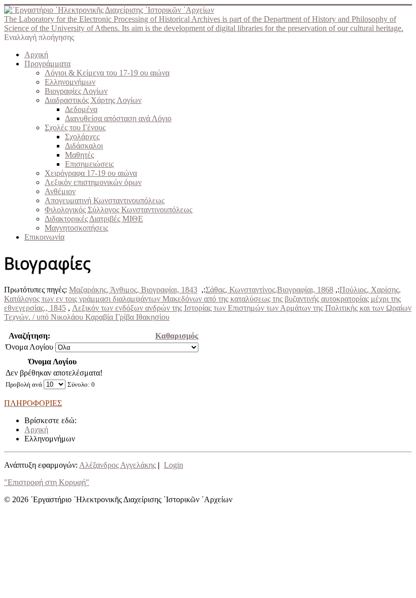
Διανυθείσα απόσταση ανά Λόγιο (118, 118)
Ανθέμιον (60, 191)
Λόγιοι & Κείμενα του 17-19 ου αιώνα (107, 72)
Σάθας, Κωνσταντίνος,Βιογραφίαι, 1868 (269, 289)
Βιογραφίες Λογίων (76, 91)
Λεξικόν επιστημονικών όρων (93, 182)
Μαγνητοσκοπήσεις (76, 227)
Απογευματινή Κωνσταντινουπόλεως (104, 200)
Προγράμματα (47, 63)
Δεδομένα (81, 109)
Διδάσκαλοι (84, 145)
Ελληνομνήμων (70, 82)
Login (173, 465)
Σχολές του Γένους (75, 127)
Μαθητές (79, 155)
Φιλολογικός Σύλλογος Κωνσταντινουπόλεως (118, 209)
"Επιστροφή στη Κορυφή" (46, 482)
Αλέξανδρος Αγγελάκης (117, 465)
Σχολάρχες (82, 136)
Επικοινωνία (44, 237)
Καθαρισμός (176, 335)
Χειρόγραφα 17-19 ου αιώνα (91, 173)
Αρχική (36, 54)
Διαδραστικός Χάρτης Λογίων (93, 100)
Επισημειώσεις (89, 164)
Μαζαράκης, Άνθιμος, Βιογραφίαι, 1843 (133, 289)
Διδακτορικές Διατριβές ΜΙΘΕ (94, 218)
